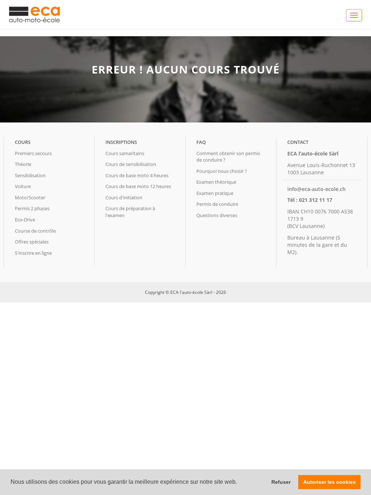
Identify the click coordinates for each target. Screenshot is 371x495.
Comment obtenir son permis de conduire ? (228, 156)
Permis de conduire (217, 204)
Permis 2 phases (32, 208)
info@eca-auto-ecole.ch (316, 189)
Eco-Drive (25, 219)
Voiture (23, 186)
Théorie (23, 164)
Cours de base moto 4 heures (136, 175)
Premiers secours (33, 153)
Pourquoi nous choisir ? (221, 171)
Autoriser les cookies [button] (329, 482)
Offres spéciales (32, 241)
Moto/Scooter (30, 197)
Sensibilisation (30, 175)
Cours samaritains (124, 153)
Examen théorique (216, 182)
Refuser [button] (281, 482)
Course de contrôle (35, 231)
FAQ (201, 142)
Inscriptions (121, 142)
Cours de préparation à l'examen (130, 212)
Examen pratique (214, 193)
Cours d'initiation (123, 197)
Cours (22, 142)
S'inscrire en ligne (33, 253)
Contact (297, 142)
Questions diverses (216, 215)
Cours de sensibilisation (130, 164)
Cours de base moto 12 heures (138, 186)
